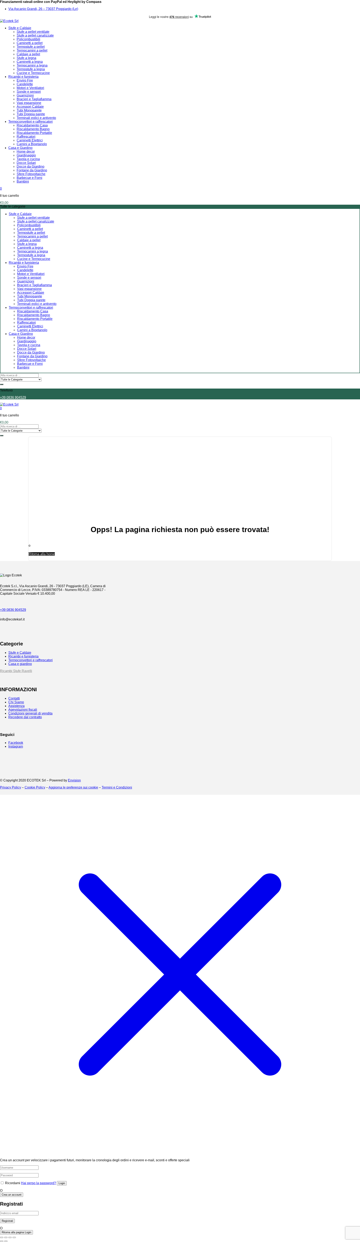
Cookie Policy (35, 787)
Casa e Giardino (20, 148)
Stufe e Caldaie (19, 28)
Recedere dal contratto (25, 717)
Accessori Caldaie (30, 106)
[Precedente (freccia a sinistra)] (1, 1241)
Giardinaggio (26, 155)
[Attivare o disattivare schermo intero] (6, 1237)
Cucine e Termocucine (33, 73)
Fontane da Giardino (32, 170)
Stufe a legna (26, 58)
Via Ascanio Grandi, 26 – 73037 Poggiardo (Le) (43, 9)
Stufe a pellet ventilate (33, 31)
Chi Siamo (16, 702)
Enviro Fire (25, 80)
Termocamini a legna (32, 65)
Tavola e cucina (28, 159)
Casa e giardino (20, 664)
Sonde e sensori (29, 91)
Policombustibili (28, 39)
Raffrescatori (26, 136)
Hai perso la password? (38, 1183)
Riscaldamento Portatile (34, 133)
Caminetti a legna (30, 61)
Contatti (14, 698)
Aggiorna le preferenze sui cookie (73, 787)
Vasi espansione (29, 103)
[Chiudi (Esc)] (14, 1237)
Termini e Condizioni (117, 787)
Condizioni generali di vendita (30, 713)
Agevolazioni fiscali (22, 709)
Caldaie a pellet (28, 54)
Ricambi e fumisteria (23, 76)
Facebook (15, 742)
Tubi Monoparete (29, 110)
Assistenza (16, 706)
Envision (74, 780)
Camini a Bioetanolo (32, 144)
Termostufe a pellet (31, 46)
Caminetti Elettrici (30, 140)
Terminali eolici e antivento (36, 118)
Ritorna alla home (42, 554)
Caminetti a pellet (29, 43)
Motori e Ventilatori (30, 88)
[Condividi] (10, 1237)
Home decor (26, 151)
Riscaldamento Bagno (33, 129)
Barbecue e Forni (29, 178)
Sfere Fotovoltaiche (31, 174)
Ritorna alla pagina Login (16, 1232)
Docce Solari (26, 163)
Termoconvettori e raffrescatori (30, 121)
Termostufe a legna (31, 69)
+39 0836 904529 (13, 397)
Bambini (23, 181)
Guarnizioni (25, 95)
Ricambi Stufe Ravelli (16, 671)
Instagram (15, 746)
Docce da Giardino (30, 166)
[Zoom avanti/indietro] (1, 1237)
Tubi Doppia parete (31, 114)
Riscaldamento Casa (32, 125)
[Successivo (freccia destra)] (6, 1241)
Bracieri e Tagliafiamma (34, 99)
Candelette (25, 84)
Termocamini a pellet (32, 50)
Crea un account (11, 1194)
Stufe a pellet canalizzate (35, 35)
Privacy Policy (10, 787)
